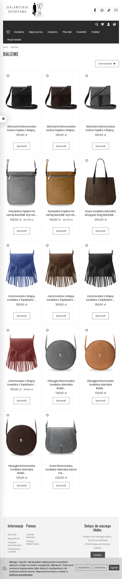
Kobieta (19, 32)
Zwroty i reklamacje (32, 543)
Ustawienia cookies (14, 550)
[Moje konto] (108, 24)
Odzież (95, 32)
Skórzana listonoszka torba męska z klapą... (22, 128)
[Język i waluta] (114, 24)
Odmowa (100, 567)
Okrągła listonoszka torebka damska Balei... (61, 384)
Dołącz (98, 555)
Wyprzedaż (14, 39)
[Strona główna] (26, 9)
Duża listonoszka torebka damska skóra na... (61, 469)
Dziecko (53, 32)
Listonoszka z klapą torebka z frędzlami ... (21, 298)
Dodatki (81, 32)
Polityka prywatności (14, 544)
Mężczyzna (36, 32)
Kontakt (12, 534)
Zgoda (114, 567)
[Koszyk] (103, 24)
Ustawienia (83, 567)
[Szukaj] (97, 24)
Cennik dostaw (30, 536)
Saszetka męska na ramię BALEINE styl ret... (21, 213)
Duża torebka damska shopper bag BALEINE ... (100, 213)
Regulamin (14, 538)
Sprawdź (22, 146)
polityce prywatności (20, 574)
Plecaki (67, 32)
